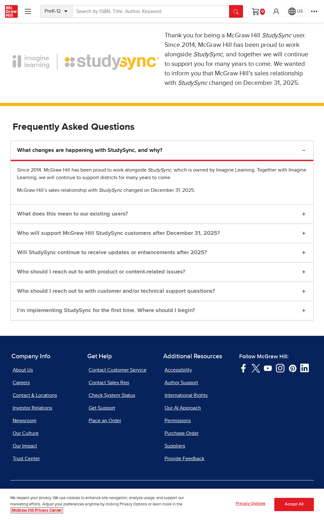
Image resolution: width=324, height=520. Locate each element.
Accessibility (178, 370)
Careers (21, 382)
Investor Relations (32, 407)
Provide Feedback (184, 458)
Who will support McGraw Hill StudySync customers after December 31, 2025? (118, 233)
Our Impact (25, 445)
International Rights (186, 395)
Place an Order (105, 420)
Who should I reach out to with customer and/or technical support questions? (116, 291)
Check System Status (112, 395)
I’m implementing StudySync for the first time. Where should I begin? (106, 310)
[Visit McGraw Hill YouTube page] (268, 367)
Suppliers (175, 445)
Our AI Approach (183, 407)
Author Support (181, 382)
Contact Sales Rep (109, 382)
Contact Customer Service (117, 370)
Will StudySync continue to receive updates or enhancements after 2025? (112, 252)
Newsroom (24, 420)
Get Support (102, 407)
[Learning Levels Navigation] (28, 11)
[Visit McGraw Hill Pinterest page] (292, 367)
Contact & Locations (35, 395)
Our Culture (26, 433)
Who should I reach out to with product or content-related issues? (101, 272)
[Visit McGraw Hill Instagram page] (280, 367)
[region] (162, 504)
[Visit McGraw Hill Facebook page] (243, 367)
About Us (23, 370)
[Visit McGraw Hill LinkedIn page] (304, 367)
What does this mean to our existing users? (72, 214)
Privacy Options (250, 504)
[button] (276, 11)
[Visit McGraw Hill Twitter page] (256, 367)
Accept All (294, 504)
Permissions (178, 420)
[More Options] (314, 11)
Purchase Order (182, 433)
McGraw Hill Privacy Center (37, 510)
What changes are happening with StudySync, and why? (89, 150)
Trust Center (26, 458)
